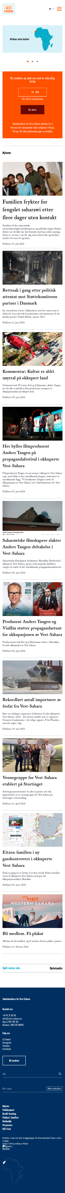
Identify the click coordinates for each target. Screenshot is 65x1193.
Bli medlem (14, 1060)
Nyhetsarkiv (56, 968)
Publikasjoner (8, 1109)
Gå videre (32, 109)
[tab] (27, 61)
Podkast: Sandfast (10, 1117)
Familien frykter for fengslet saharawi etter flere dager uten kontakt (30, 209)
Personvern (7, 1124)
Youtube (6, 1045)
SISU (10, 1143)
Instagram (7, 1042)
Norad (6, 1141)
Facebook (7, 1048)
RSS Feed (7, 1128)
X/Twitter (7, 1039)
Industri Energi (29, 1138)
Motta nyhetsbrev (54, 1088)
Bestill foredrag (9, 1113)
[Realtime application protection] (32, 1148)
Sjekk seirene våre (11, 968)
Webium (25, 1143)
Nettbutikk (7, 1121)
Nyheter (7, 153)
